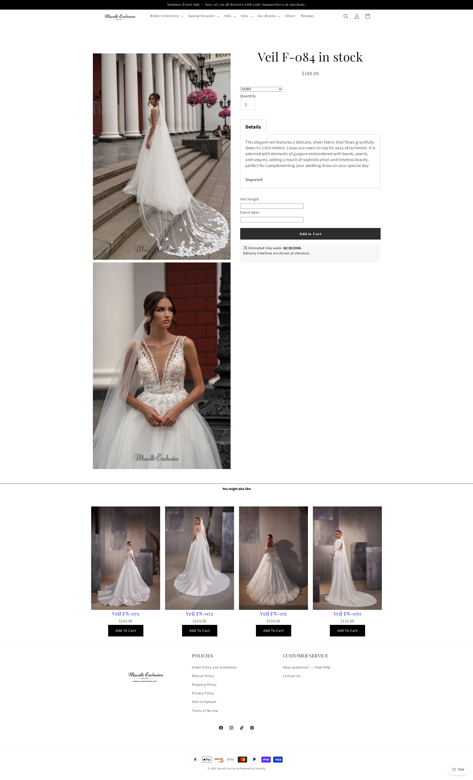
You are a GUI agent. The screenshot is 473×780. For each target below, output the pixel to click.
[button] (166, 16)
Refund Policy (203, 676)
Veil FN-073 (125, 614)
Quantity (248, 96)
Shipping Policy (204, 684)
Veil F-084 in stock (310, 56)
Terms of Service (205, 710)
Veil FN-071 (273, 614)
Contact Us (292, 676)
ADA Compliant (204, 701)
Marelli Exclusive (228, 768)
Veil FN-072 (199, 614)
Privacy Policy (203, 693)
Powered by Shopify (253, 768)
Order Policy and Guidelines (214, 667)
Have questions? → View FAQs (307, 667)
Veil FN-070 (347, 614)
